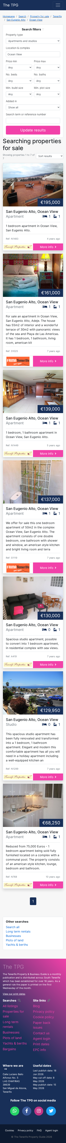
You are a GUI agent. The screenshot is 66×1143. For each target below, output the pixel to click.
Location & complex (18, 47)
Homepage (9, 16)
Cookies (9, 1130)
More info (46, 247)
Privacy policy (43, 1011)
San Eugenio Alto (16, 19)
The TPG (10, 5)
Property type (14, 34)
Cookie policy (43, 1017)
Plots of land (14, 940)
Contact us (41, 1033)
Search (22, 16)
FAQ (39, 1130)
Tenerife (57, 16)
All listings (10, 1006)
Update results (33, 130)
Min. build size (14, 87)
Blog (36, 1006)
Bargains (9, 1049)
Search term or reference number (26, 114)
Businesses (13, 936)
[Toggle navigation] (58, 5)
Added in (11, 101)
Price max (40, 61)
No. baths (40, 74)
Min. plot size (42, 87)
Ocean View (35, 19)
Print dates (41, 1044)
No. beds (11, 74)
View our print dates (14, 994)
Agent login (41, 1039)
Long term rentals (18, 931)
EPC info (39, 1050)
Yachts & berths (17, 944)
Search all (12, 927)
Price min (11, 61)
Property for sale (39, 16)
